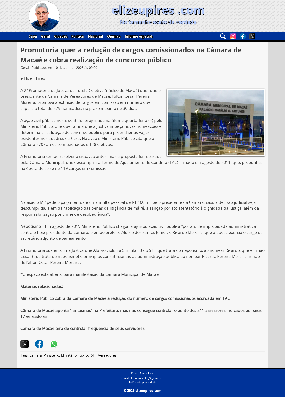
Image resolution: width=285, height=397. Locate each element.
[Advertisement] (142, 187)
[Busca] (223, 36)
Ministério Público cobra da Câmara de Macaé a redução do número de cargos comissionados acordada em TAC (125, 298)
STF (93, 355)
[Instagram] (233, 36)
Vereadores (107, 355)
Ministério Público (75, 355)
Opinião (114, 36)
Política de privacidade (142, 382)
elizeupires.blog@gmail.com (147, 378)
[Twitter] (252, 36)
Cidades (60, 36)
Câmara (35, 355)
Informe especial (138, 36)
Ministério (51, 355)
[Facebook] (243, 36)
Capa (33, 36)
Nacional (95, 36)
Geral (45, 36)
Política (77, 36)
